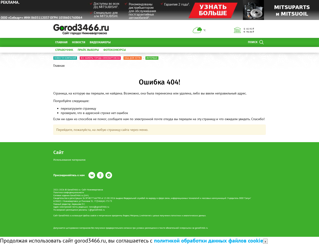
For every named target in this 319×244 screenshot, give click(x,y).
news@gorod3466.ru (99, 206)
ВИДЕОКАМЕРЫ (100, 42)
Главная (61, 42)
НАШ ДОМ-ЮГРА (132, 58)
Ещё (118, 42)
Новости (78, 42)
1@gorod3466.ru (96, 209)
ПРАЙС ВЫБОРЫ (88, 50)
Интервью (151, 58)
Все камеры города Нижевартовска (100, 58)
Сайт (58, 152)
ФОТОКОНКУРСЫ (114, 50)
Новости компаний (65, 58)
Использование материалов (69, 159)
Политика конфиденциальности (68, 192)
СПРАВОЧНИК (64, 50)
